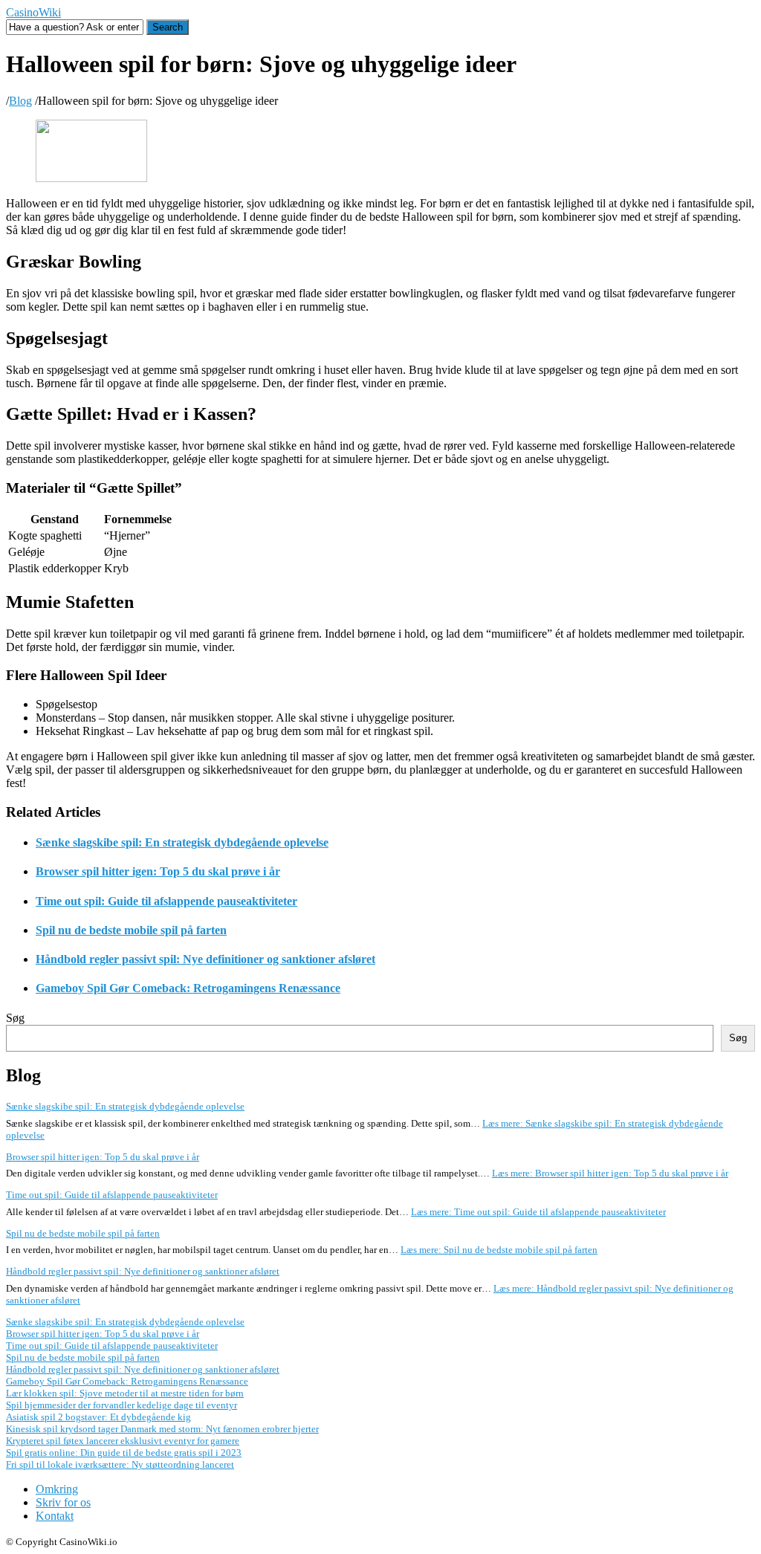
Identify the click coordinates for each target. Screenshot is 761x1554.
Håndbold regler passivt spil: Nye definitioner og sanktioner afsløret (205, 959)
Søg (15, 1017)
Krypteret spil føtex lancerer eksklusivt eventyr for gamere (122, 1440)
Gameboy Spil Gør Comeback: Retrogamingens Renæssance (188, 988)
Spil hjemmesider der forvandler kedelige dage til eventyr (121, 1405)
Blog (20, 100)
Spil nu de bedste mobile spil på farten (131, 930)
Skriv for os (63, 1502)
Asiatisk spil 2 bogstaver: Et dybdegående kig (98, 1416)
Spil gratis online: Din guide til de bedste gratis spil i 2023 (124, 1452)
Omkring (57, 1489)
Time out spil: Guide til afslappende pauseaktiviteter (166, 901)
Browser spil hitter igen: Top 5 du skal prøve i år (158, 871)
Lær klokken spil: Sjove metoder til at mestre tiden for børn (125, 1393)
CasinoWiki (33, 12)
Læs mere (610, 1173)
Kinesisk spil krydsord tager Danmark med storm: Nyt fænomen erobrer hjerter (162, 1428)
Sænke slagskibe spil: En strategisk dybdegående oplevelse (182, 842)
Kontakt (55, 1515)
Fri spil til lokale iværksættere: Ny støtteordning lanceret (120, 1464)
